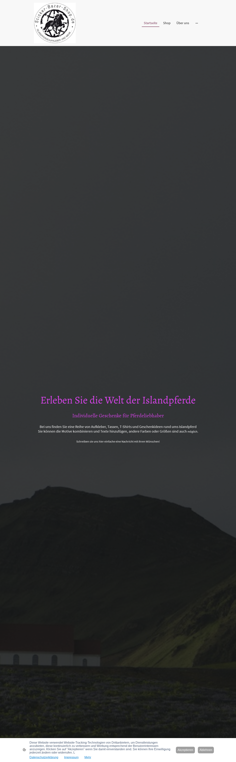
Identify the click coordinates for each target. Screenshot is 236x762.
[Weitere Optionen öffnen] (197, 23)
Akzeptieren (185, 750)
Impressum (71, 757)
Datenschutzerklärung (44, 757)
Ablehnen (205, 750)
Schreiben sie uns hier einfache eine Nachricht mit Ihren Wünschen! (118, 441)
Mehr (87, 757)
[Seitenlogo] (55, 23)
